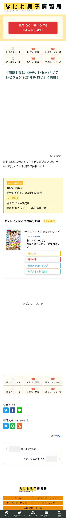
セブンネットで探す (38, 271)
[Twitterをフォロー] (6, 426)
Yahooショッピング (38, 265)
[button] (59, 434)
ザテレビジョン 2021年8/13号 (42, 231)
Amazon (32, 253)
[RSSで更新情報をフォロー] (19, 426)
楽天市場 (32, 259)
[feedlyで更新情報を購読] (12, 426)
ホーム (17, 498)
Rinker (37, 236)
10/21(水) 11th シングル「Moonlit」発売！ (33, 27)
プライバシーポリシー (18, 502)
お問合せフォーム (33, 507)
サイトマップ (48, 502)
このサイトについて (48, 498)
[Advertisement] (33, 118)
